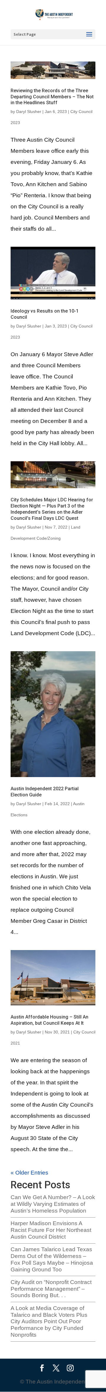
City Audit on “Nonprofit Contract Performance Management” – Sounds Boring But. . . (51, 1289)
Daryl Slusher (28, 111)
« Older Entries (29, 1173)
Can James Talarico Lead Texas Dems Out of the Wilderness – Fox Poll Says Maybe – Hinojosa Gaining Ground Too (52, 1259)
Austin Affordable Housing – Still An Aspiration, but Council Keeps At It (49, 1020)
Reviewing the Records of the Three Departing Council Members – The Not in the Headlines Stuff (52, 97)
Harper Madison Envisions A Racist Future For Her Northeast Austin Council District (51, 1230)
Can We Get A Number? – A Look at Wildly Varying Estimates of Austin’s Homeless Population (53, 1204)
